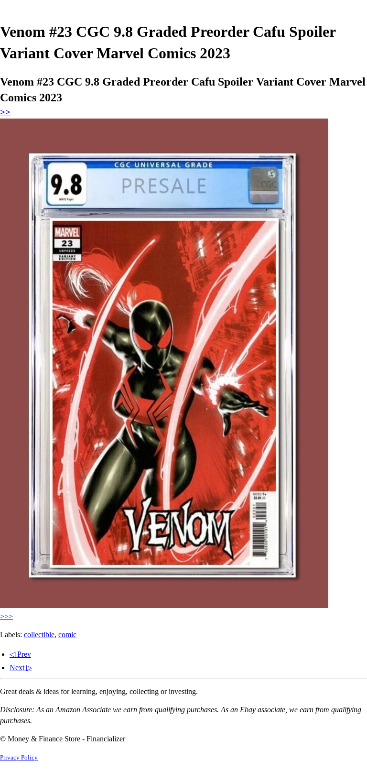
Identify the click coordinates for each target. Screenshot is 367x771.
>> (5, 112)
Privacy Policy (19, 757)
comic (67, 634)
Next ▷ (21, 667)
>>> (6, 616)
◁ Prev (20, 654)
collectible (39, 634)
